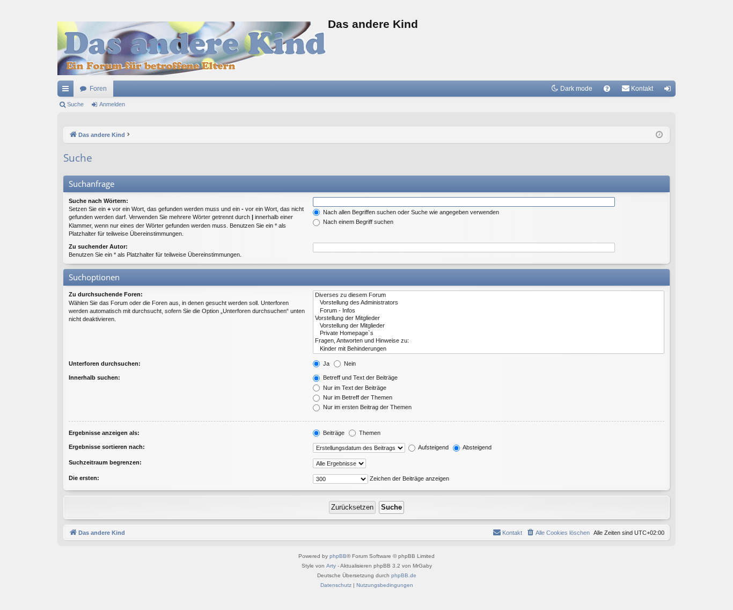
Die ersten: (84, 478)
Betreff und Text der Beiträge (359, 377)
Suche (75, 104)
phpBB (338, 556)
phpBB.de (403, 575)
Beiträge (332, 433)
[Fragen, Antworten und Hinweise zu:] (488, 341)
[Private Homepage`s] (488, 333)
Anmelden (112, 104)
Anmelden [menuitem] (670, 91)
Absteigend (476, 447)
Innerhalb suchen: (94, 377)
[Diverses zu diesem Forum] (488, 295)
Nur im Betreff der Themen (356, 397)
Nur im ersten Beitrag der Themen (366, 407)
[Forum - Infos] (488, 311)
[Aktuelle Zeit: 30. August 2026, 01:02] (659, 135)
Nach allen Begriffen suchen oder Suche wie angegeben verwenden (410, 212)
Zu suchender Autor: (98, 246)
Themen (368, 433)
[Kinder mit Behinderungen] (488, 349)
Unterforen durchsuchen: (105, 363)
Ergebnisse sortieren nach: (107, 447)
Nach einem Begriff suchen (357, 222)
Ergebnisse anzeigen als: (104, 433)
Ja (325, 363)
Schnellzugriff (68, 91)
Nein (349, 363)
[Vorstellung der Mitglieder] (488, 318)
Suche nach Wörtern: (98, 201)
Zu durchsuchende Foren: (106, 294)
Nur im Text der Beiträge (353, 387)
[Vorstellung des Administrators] (488, 303)
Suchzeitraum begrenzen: (105, 462)
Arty (331, 566)
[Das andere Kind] (192, 48)
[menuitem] (607, 89)
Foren (98, 88)
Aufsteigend (433, 447)
